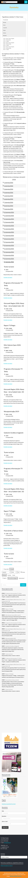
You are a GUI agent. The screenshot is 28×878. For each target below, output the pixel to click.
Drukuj (23, 572)
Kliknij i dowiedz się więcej (7, 865)
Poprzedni (6, 569)
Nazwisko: (4, 816)
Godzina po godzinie (6, 804)
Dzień (13, 575)
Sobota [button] (4, 32)
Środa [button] (4, 25)
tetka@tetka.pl (7, 842)
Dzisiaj (11, 569)
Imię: (3, 811)
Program (5, 578)
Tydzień (9, 575)
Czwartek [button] (5, 27)
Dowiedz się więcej (8, 277)
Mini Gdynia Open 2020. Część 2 (13, 615)
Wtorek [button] (4, 22)
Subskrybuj (21, 578)
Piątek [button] (4, 30)
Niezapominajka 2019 (10, 638)
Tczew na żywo (9, 654)
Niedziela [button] (5, 35)
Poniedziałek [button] (5, 19)
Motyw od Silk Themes (15, 876)
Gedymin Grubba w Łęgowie (12, 646)
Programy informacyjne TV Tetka (13, 593)
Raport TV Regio (9, 609)
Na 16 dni (13, 804)
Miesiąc (4, 575)
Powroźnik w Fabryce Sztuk (12, 680)
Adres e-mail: (5, 821)
